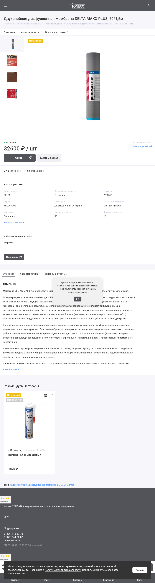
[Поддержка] (149, 5)
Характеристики (30, 32)
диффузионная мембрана (43, 484)
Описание (9, 32)
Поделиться (12, 257)
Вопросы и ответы (56, 32)
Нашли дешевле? (142, 146)
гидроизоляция (18, 484)
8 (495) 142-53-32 (13, 533)
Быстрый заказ (49, 158)
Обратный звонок (13, 540)
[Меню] (5, 5)
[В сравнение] (46, 395)
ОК (77, 299)
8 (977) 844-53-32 (13, 537)
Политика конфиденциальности (63, 570)
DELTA (62, 484)
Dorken (70, 484)
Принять (140, 570)
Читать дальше (11, 369)
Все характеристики (14, 222)
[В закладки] (51, 395)
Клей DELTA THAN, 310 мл (24, 455)
